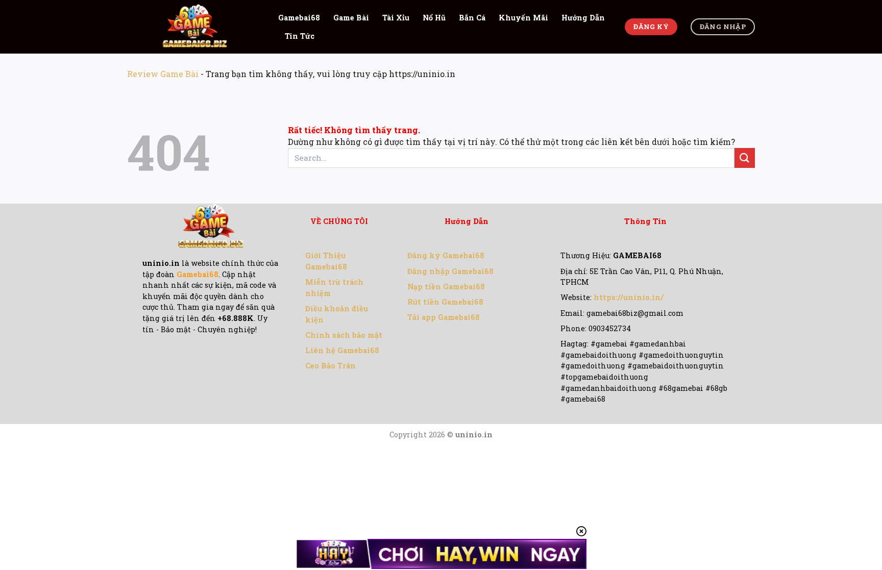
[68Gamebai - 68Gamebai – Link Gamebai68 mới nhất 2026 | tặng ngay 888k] (195, 26)
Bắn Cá (472, 17)
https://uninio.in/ (629, 297)
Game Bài (351, 17)
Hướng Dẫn (583, 17)
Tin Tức (299, 36)
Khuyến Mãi (523, 17)
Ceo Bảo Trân (330, 365)
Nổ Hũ (434, 17)
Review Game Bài (163, 73)
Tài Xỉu (395, 17)
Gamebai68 (299, 17)
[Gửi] (744, 158)
